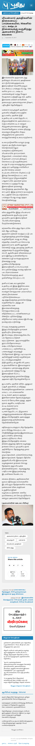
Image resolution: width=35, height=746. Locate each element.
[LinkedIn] (22, 565)
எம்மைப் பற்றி (12, 743)
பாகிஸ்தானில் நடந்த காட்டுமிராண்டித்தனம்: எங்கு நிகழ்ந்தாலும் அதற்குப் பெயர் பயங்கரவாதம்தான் (17, 723)
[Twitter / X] (13, 565)
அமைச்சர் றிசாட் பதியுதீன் (16, 536)
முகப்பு (4, 743)
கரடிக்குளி (10, 540)
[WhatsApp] (18, 565)
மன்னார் (22, 540)
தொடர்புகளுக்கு (23, 743)
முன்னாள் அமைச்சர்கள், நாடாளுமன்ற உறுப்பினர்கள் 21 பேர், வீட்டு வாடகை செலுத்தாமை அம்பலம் (17, 645)
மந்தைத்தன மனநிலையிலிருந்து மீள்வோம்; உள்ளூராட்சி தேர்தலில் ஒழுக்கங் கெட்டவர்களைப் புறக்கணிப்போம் (17, 705)
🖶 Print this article (12, 574)
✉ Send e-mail (23, 574)
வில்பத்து (10, 548)
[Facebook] (9, 565)
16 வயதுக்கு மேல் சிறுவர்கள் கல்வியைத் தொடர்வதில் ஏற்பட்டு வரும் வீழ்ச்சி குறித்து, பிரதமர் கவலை (17, 680)
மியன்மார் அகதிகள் (14, 544)
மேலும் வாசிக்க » (17, 730)
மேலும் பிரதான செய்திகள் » (21, 686)
